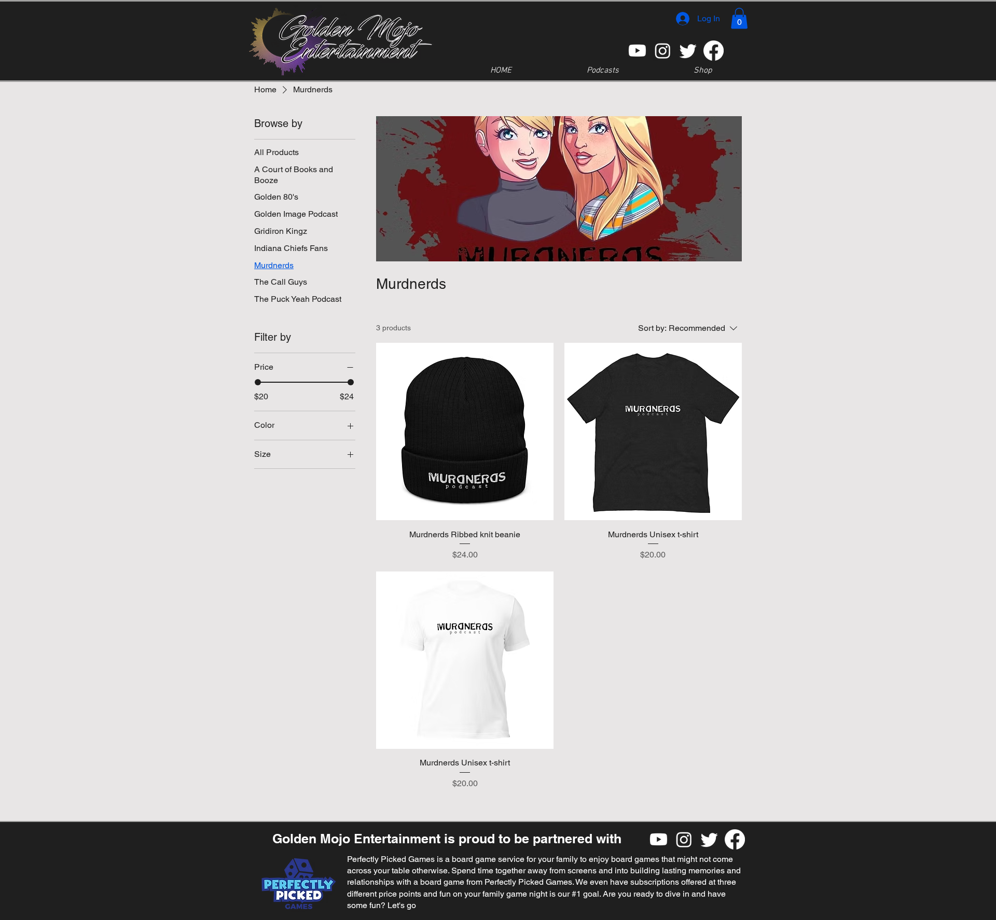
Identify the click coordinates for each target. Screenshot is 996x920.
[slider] (258, 382)
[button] (739, 18)
